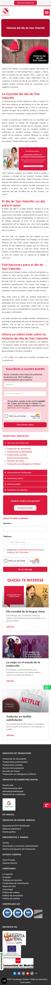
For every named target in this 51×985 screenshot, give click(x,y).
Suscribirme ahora (25, 425)
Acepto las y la (25, 551)
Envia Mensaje (25, 569)
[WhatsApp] (47, 687)
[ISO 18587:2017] (28, 913)
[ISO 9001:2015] (18, 913)
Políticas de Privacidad (17, 552)
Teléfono (8, 536)
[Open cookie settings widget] (4, 981)
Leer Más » (10, 627)
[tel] (47, 805)
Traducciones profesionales (19, 451)
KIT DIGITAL (8, 814)
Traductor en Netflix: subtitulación (19, 718)
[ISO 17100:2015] (7, 913)
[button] (47, 12)
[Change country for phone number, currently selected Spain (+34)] (6, 542)
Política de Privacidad (19, 408)
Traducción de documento (19, 448)
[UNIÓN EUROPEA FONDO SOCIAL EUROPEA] (11, 950)
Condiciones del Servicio (28, 549)
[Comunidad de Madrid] (17, 963)
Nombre (8, 523)
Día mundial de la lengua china (25, 611)
